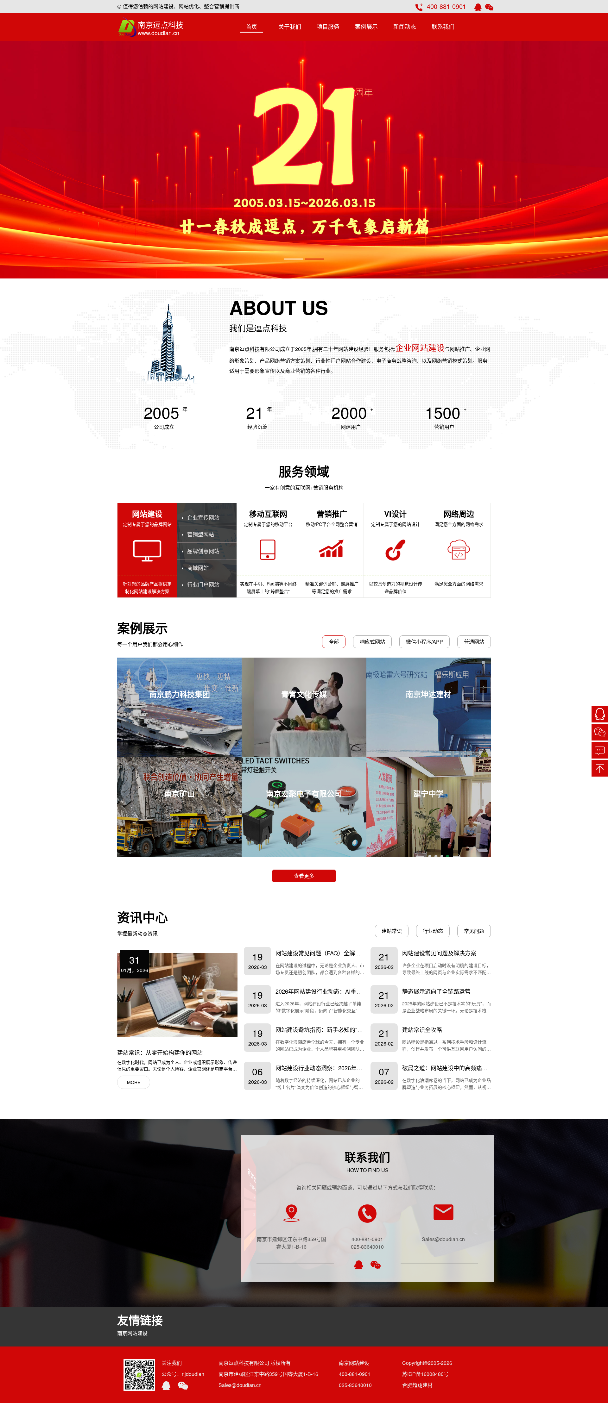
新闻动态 (404, 26)
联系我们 (443, 26)
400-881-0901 (446, 6)
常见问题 (474, 930)
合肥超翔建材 (417, 1385)
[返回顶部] (600, 768)
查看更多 (304, 875)
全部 (334, 641)
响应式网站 (372, 641)
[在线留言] (600, 750)
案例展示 (366, 26)
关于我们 (289, 26)
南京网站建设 (132, 1333)
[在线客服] (600, 714)
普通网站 (474, 641)
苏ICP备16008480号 (425, 1374)
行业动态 (433, 930)
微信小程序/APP (424, 641)
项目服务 (328, 26)
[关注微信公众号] (600, 732)
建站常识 (392, 930)
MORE (133, 1082)
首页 (251, 26)
